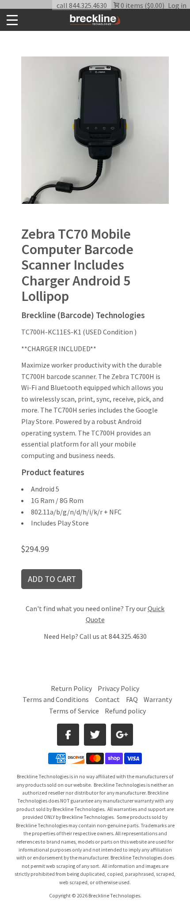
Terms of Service (74, 710)
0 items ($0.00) (141, 5)
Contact (107, 699)
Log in (177, 5)
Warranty (158, 699)
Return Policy (71, 688)
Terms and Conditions (56, 699)
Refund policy (125, 710)
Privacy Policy (118, 688)
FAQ (132, 699)
